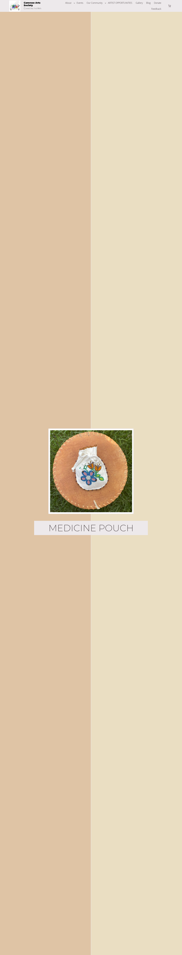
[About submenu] (74, 3)
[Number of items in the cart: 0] (169, 6)
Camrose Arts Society (32, 4)
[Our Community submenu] (105, 3)
